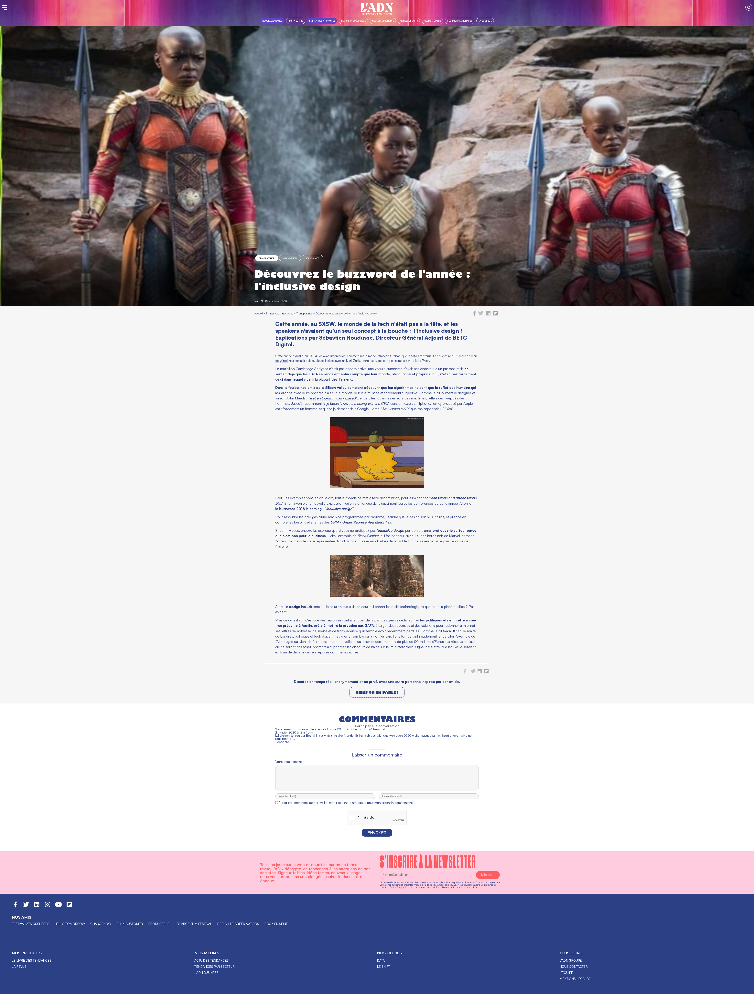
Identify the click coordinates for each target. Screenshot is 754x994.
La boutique (485, 20)
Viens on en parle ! (377, 692)
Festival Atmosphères (30, 924)
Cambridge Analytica (312, 368)
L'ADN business (206, 973)
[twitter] (480, 315)
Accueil (258, 313)
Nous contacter (574, 966)
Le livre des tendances (31, 960)
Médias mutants (432, 20)
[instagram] (47, 906)
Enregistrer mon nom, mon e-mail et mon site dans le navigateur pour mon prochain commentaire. (346, 803)
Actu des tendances (211, 960)
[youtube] (58, 906)
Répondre (282, 742)
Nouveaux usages (272, 20)
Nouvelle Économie (383, 20)
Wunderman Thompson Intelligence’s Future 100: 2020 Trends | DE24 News (328, 729)
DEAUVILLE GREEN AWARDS (238, 924)
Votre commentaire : (289, 762)
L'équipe (566, 973)
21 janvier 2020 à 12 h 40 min (295, 732)
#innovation (290, 258)
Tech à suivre (295, 20)
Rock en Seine (276, 924)
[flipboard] (495, 315)
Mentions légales (575, 979)
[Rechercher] (748, 7)
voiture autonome (388, 368)
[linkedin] (488, 315)
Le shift (383, 966)
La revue (19, 966)
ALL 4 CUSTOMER (129, 924)
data (381, 960)
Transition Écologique (353, 20)
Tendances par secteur (214, 966)
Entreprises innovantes (322, 20)
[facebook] (474, 315)
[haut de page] (747, 989)
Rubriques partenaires (459, 20)
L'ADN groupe (571, 960)
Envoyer (377, 832)
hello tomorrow (70, 924)
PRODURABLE (158, 924)
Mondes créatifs (409, 20)
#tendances (312, 258)
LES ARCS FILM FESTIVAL (193, 924)
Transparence (266, 258)
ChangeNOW (100, 924)
